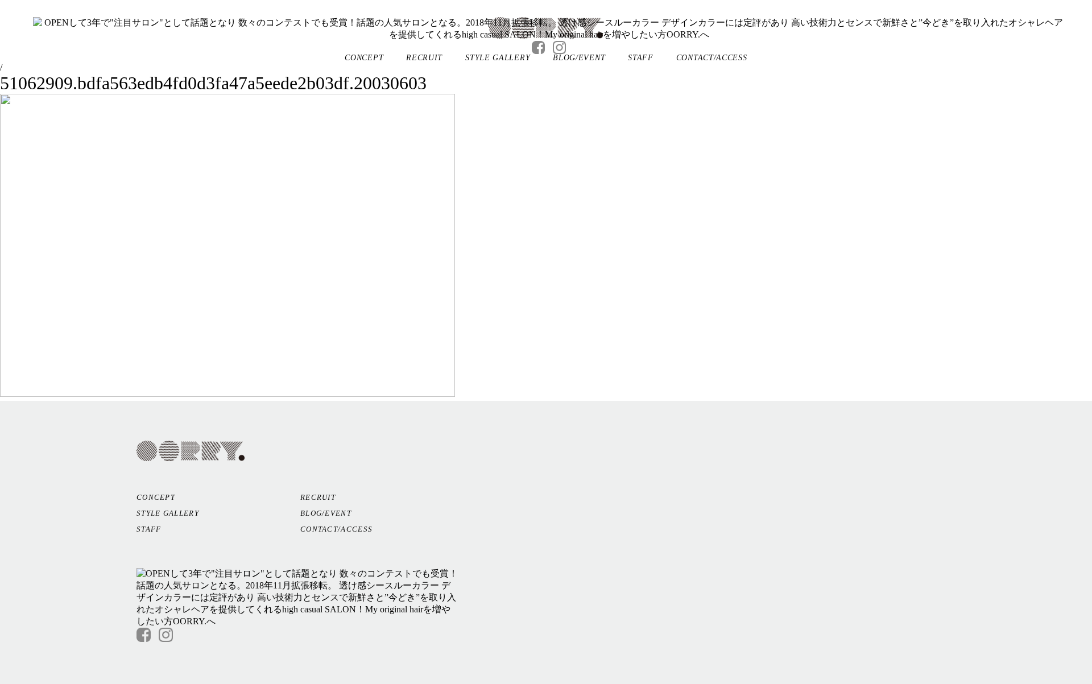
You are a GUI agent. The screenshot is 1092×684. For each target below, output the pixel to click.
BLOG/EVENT (579, 57)
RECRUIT (424, 57)
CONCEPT (364, 57)
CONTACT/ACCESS (711, 57)
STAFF (640, 57)
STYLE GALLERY (497, 57)
